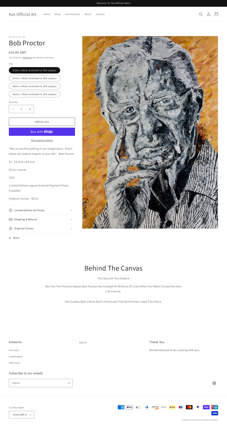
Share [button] (16, 237)
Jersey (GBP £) (20, 414)
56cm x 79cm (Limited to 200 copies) (35, 94)
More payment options (42, 140)
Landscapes (15, 356)
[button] (201, 14)
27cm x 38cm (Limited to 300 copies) (35, 78)
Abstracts (14, 362)
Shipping (27, 57)
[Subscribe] (69, 383)
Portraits (14, 350)
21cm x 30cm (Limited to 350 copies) (34, 70)
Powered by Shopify (209, 420)
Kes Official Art (194, 420)
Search (83, 342)
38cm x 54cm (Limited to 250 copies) (35, 86)
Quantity (13, 102)
